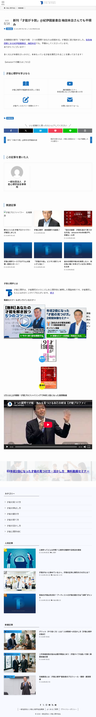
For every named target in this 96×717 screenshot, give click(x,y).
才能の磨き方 (13, 513)
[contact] (55, 705)
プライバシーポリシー (68, 709)
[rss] (52, 705)
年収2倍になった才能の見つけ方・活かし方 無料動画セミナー (49, 471)
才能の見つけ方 (14, 501)
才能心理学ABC (14, 531)
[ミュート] (85, 447)
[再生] (7, 447)
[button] (11, 131)
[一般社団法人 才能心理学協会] (48, 3)
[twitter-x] (43, 705)
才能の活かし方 (14, 525)
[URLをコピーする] (85, 131)
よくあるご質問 (52, 709)
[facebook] (40, 705)
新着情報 (9, 29)
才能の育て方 (13, 519)
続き (52, 292)
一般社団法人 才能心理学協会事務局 (17, 184)
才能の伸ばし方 (14, 507)
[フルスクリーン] (89, 447)
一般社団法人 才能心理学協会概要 (31, 709)
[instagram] (46, 705)
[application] (48, 424)
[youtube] (49, 705)
